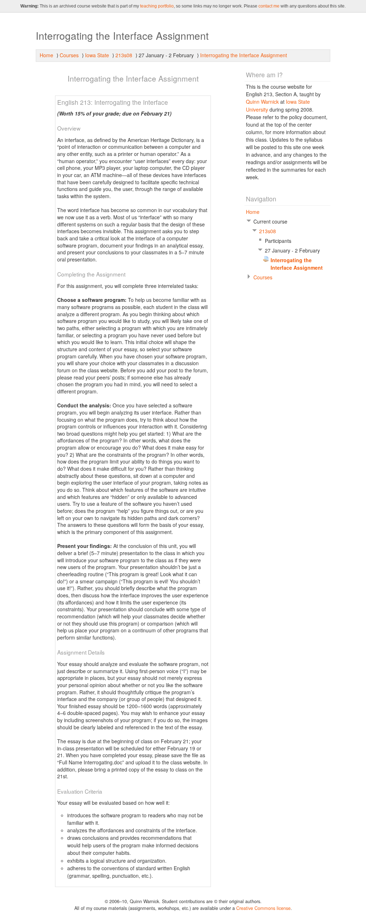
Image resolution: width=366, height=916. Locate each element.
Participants (278, 240)
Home (46, 55)
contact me (269, 6)
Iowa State (97, 55)
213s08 (123, 55)
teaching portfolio (157, 6)
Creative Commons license (263, 908)
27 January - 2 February (166, 55)
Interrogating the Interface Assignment (243, 55)
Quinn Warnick (262, 101)
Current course (270, 221)
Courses (69, 55)
